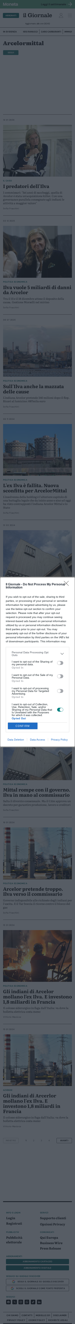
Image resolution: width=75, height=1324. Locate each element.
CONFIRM (23, 726)
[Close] (67, 584)
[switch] (60, 663)
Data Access (37, 739)
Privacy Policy (59, 739)
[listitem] (37, 653)
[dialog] (37, 662)
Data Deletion (16, 739)
